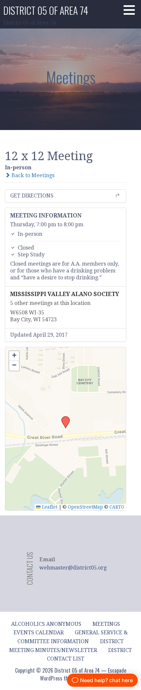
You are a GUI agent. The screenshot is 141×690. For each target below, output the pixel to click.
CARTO (117, 507)
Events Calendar (38, 632)
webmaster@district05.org (73, 568)
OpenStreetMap (85, 507)
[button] (131, 9)
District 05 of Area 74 (45, 10)
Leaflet (49, 507)
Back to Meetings (32, 175)
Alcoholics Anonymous (46, 624)
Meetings (106, 624)
